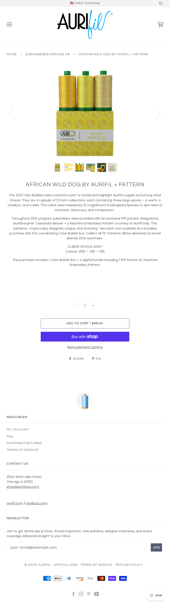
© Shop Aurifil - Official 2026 (50, 564)
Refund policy (129, 564)
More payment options (85, 347)
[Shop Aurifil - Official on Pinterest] (89, 594)
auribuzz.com (37, 503)
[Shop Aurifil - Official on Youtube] (96, 594)
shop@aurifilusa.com (23, 487)
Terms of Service (23, 450)
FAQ (10, 436)
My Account (18, 429)
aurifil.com (15, 503)
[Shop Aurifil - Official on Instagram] (81, 594)
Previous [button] (14, 113)
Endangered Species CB (48, 54)
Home (12, 54)
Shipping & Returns (24, 443)
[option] (85, 113)
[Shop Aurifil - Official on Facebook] (73, 594)
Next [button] (155, 113)
